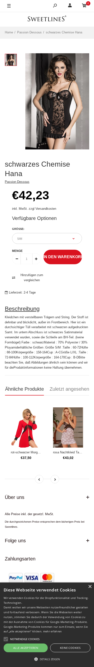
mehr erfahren (52, 631)
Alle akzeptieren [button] (25, 648)
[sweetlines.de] (47, 19)
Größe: (18, 228)
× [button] (90, 587)
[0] (84, 6)
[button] (47, 659)
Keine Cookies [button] (70, 648)
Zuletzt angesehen (69, 389)
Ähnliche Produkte (24, 389)
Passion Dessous (17, 182)
